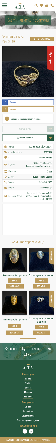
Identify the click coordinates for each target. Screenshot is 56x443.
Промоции (28, 396)
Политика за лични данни (28, 420)
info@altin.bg (46, 187)
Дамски (28, 378)
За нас (28, 406)
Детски (28, 387)
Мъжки (28, 383)
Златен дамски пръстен (14, 275)
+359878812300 (45, 182)
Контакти (28, 411)
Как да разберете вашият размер (39, 166)
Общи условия (28, 415)
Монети (28, 392)
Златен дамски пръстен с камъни (41, 320)
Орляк (49, 171)
